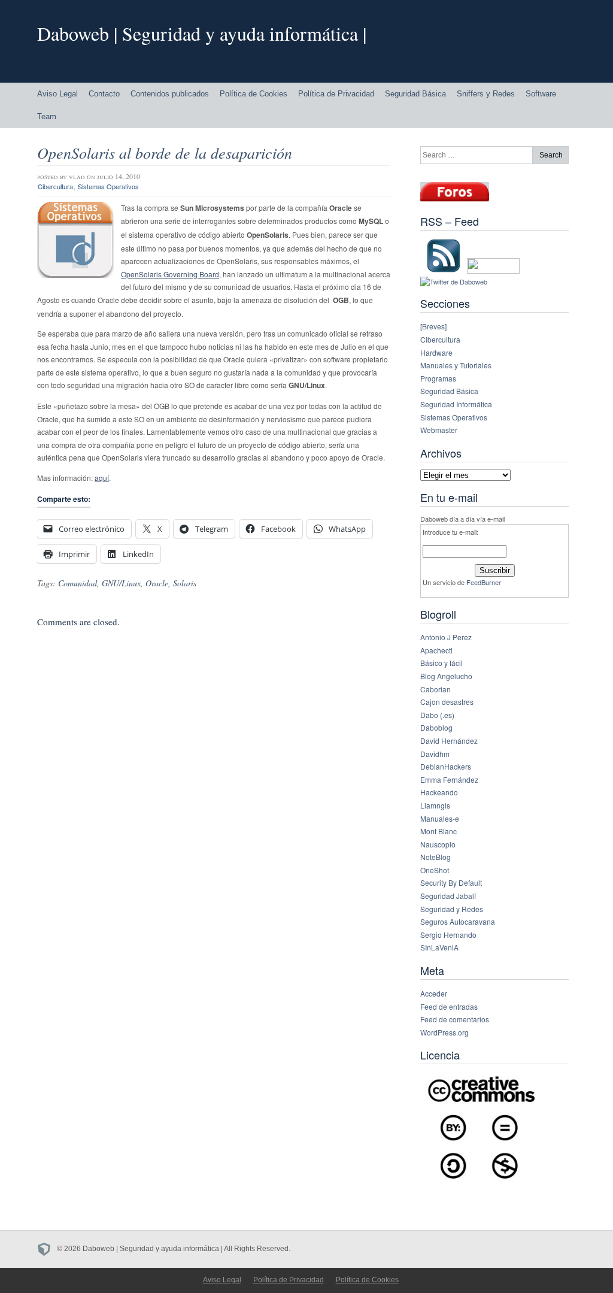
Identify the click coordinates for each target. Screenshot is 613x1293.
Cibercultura (55, 186)
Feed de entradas (449, 1006)
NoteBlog (435, 857)
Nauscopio (438, 844)
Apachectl (436, 650)
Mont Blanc (438, 831)
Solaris (184, 583)
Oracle (156, 583)
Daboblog (436, 727)
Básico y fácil (441, 663)
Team (46, 116)
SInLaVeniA (439, 947)
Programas (438, 378)
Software (541, 93)
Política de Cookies (253, 93)
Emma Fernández (449, 779)
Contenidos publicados (170, 93)
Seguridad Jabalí (448, 896)
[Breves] (433, 326)
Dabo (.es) (437, 715)
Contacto (104, 93)
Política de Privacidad (336, 93)
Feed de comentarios (454, 1019)
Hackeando (439, 792)
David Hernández (449, 740)
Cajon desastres (447, 702)
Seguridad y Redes (451, 909)
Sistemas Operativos (108, 186)
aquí (102, 478)
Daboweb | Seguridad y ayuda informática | (201, 33)
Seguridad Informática (456, 404)
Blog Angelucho (446, 676)
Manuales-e (439, 818)
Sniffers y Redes (486, 93)
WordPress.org (444, 1032)
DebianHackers (445, 766)
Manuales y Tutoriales (455, 365)
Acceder (433, 993)
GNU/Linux (121, 583)
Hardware (436, 352)
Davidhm (435, 754)
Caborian (435, 689)
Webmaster (438, 430)
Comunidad (77, 583)
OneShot (434, 870)
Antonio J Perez (446, 637)
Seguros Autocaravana (457, 921)
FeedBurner (483, 582)
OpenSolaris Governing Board (170, 274)
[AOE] (47, 1248)
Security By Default (451, 882)
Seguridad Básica (415, 93)
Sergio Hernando (448, 934)
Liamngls (435, 805)
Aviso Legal (57, 93)
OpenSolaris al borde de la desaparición (164, 152)
